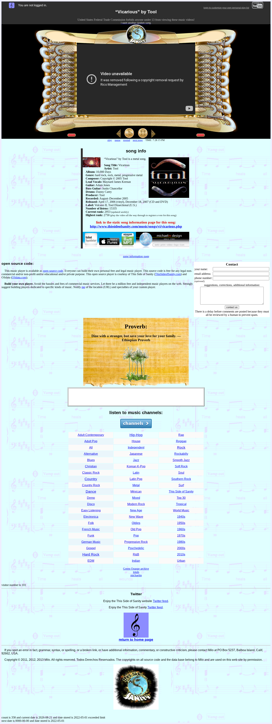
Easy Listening (91, 510)
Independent (136, 447)
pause (117, 140)
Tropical (181, 504)
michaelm (136, 575)
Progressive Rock (136, 541)
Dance (91, 491)
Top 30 (181, 497)
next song (138, 140)
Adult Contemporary (91, 434)
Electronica (90, 516)
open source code (53, 270)
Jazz (136, 460)
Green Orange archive (136, 568)
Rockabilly (181, 453)
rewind (126, 140)
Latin (136, 472)
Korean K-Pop (136, 466)
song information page (136, 256)
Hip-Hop (136, 435)
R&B (136, 554)
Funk (91, 535)
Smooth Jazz (181, 460)
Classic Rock (91, 472)
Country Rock (91, 485)
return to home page (136, 639)
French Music (91, 529)
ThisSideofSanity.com (168, 274)
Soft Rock (181, 466)
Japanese (136, 453)
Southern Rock (181, 479)
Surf (181, 485)
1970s (181, 535)
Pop (136, 535)
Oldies (136, 523)
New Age (136, 510)
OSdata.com (19, 277)
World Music (181, 510)
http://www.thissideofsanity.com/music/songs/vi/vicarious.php (136, 226)
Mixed (136, 497)
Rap (181, 434)
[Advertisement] (136, 397)
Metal (136, 485)
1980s (181, 541)
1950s (181, 523)
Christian (91, 466)
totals (136, 572)
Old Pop (136, 529)
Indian (136, 560)
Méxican (136, 491)
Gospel (91, 548)
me (83, 287)
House (136, 441)
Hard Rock (90, 554)
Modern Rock (136, 504)
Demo (91, 497)
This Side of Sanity (181, 491)
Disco (91, 504)
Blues (91, 460)
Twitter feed (160, 601)
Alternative (91, 453)
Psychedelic (136, 548)
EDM (91, 560)
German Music (90, 541)
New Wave (136, 516)
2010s (181, 554)
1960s (181, 529)
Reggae (181, 441)
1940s (181, 516)
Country (91, 479)
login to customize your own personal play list (226, 7)
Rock (181, 447)
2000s (181, 548)
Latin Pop (136, 479)
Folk (91, 523)
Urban (181, 560)
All (91, 447)
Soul (181, 472)
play (110, 140)
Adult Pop (90, 441)
